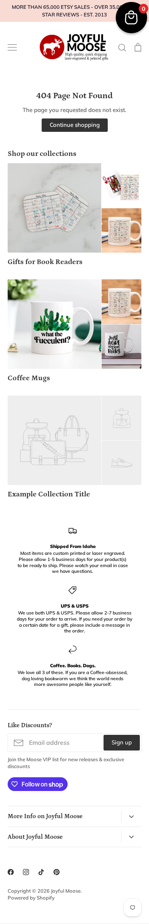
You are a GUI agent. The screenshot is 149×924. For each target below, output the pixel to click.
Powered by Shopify (31, 898)
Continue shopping (75, 124)
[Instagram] (26, 872)
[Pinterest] (56, 872)
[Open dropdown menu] (131, 816)
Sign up (122, 742)
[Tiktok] (41, 872)
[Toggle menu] (12, 47)
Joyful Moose (66, 891)
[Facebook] (10, 872)
